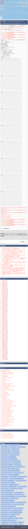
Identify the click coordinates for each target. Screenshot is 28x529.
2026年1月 (4, 288)
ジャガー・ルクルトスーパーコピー (13, 468)
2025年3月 (4, 300)
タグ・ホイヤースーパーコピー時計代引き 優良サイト (10, 484)
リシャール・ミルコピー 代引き (6, 508)
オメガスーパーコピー (6, 379)
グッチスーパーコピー (6, 384)
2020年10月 (4, 339)
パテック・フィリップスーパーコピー (9, 405)
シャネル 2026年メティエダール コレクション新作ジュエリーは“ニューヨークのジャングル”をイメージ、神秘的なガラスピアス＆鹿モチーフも (14, 259)
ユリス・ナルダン (5, 417)
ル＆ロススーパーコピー (7, 420)
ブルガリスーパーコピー (7, 413)
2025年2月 (4, 301)
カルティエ (4, 382)
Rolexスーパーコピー (6, 371)
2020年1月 (4, 349)
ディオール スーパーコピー (7, 403)
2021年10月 (4, 333)
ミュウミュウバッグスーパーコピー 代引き (8, 502)
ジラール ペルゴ (5, 392)
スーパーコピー (8, 30)
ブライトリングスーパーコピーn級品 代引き (8, 496)
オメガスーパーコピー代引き (6, 452)
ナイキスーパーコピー (6, 404)
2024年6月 (4, 306)
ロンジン (15, 26)
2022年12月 (4, 320)
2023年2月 (4, 318)
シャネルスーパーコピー (20, 466)
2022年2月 (4, 328)
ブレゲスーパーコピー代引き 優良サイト (8, 500)
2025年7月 (4, 295)
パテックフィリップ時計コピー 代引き (7, 490)
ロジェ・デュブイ (5, 422)
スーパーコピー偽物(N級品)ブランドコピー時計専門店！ (14, 5)
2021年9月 (4, 334)
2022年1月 (4, 329)
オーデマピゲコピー (5, 454)
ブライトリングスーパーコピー (8, 410)
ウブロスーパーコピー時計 (7, 373)
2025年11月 (4, 290)
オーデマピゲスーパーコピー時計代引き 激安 (8, 456)
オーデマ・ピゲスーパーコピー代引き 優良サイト (9, 458)
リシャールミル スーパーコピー (8, 435)
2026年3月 (4, 286)
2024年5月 (4, 307)
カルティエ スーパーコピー (7, 383)
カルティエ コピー (17, 460)
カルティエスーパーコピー (6, 462)
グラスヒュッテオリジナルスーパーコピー (8, 466)
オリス (3, 381)
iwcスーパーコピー (5, 370)
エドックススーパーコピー (6, 450)
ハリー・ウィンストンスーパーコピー (16, 488)
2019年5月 (4, 359)
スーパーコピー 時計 (6, 432)
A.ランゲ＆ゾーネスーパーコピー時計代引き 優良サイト (10, 444)
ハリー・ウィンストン (6, 408)
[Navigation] (1, 18)
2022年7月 (4, 322)
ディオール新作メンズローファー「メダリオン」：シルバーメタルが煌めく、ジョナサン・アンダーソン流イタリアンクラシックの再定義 (14, 262)
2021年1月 (4, 336)
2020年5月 (4, 345)
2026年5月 (4, 284)
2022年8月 (4, 321)
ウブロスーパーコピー (15, 448)
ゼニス (3, 398)
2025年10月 (4, 291)
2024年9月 (4, 305)
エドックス (4, 374)
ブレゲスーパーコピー (6, 415)
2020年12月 (4, 337)
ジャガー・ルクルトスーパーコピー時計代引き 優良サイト (10, 470)
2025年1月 (4, 302)
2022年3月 (4, 327)
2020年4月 (4, 347)
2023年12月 (4, 310)
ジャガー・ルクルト (6, 388)
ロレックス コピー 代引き (7, 434)
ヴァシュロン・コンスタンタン (8, 372)
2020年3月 (4, 348)
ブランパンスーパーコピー (7, 411)
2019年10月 (4, 353)
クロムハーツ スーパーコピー (8, 437)
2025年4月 (4, 299)
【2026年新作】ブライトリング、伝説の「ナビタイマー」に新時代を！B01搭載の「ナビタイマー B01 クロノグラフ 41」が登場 (14, 273)
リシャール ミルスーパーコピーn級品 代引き (8, 506)
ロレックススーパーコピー (7, 425)
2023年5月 (4, 315)
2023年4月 (4, 316)
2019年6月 (4, 358)
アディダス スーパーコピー (6, 448)
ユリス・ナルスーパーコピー (7, 416)
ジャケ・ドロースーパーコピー (8, 389)
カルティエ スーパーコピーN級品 (7, 464)
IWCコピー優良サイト (5, 446)
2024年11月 (4, 304)
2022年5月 (4, 324)
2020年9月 (4, 340)
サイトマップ (24, 527)
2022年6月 (4, 323)
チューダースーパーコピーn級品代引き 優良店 (9, 486)
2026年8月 (4, 280)
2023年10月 (4, 311)
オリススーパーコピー (16, 452)
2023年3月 (4, 317)
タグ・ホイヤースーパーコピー (8, 400)
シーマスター (4, 468)
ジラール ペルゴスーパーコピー (18, 472)
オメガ (3, 378)
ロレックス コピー (5, 424)
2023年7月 (4, 313)
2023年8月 (4, 312)
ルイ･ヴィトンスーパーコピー (8, 421)
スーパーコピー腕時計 (13, 476)
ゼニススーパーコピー (6, 399)
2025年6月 (4, 296)
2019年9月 (4, 354)
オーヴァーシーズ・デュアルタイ (7, 460)
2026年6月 (4, 283)
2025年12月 (4, 289)
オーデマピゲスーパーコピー (7, 377)
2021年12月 (4, 331)
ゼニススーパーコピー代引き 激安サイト (8, 480)
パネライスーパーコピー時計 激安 (7, 494)
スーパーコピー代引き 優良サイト (14, 474)
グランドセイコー (5, 387)
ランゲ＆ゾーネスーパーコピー (8, 419)
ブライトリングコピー (6, 409)
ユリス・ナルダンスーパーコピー (7, 504)
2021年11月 (4, 332)
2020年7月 (4, 343)
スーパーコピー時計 (10, 26)
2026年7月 (4, 281)
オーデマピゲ (4, 376)
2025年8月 (4, 294)
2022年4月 (4, 326)
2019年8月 (4, 355)
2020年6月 (4, 344)
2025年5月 (4, 297)
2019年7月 (4, 356)
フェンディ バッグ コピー (7, 436)
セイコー (4, 395)
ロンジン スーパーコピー (6, 215)
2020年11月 (4, 338)
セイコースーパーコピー (22, 476)
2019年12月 (4, 350)
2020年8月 (4, 342)
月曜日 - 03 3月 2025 (8, 29)
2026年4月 (4, 285)
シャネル (4, 390)
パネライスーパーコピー (7, 406)
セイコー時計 (4, 397)
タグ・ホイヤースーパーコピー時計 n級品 (8, 482)
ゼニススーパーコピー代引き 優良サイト (17, 478)
